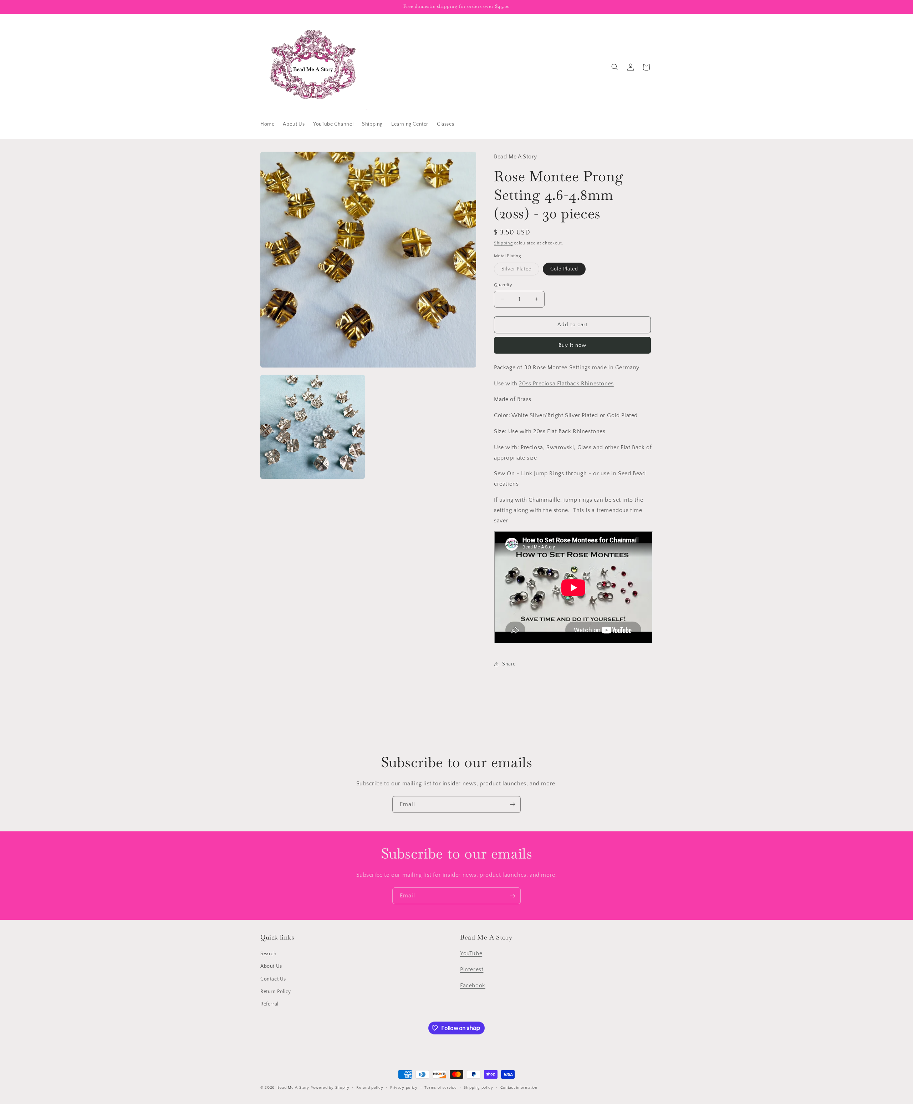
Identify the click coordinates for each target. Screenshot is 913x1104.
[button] (615, 67)
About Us (271, 966)
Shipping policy (478, 1087)
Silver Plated (520, 270)
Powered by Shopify (330, 1087)
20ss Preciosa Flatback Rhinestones (566, 383)
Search (268, 954)
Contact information (518, 1087)
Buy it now (572, 345)
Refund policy (369, 1087)
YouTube (471, 954)
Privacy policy (404, 1087)
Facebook (472, 985)
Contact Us (273, 979)
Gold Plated (564, 269)
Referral (269, 1004)
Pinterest (471, 969)
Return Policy (275, 991)
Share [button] (509, 664)
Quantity (503, 284)
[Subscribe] (512, 804)
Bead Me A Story (293, 1087)
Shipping (503, 243)
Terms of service (440, 1087)
